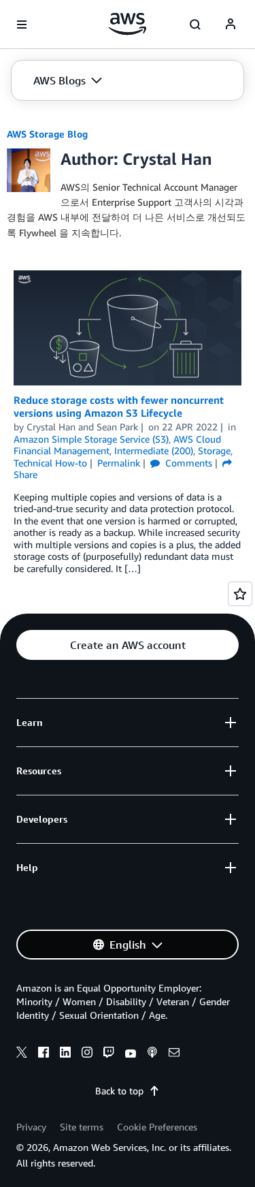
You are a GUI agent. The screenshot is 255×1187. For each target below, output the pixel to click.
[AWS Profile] (230, 24)
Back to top (119, 1090)
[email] (174, 1054)
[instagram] (87, 1054)
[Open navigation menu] (22, 24)
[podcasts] (152, 1054)
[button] (67, 80)
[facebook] (43, 1054)
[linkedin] (65, 1054)
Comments (187, 463)
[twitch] (108, 1054)
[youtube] (130, 1054)
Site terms (81, 1127)
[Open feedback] (240, 594)
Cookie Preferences (157, 1127)
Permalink (118, 463)
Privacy (31, 1127)
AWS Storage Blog (47, 134)
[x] (21, 1054)
